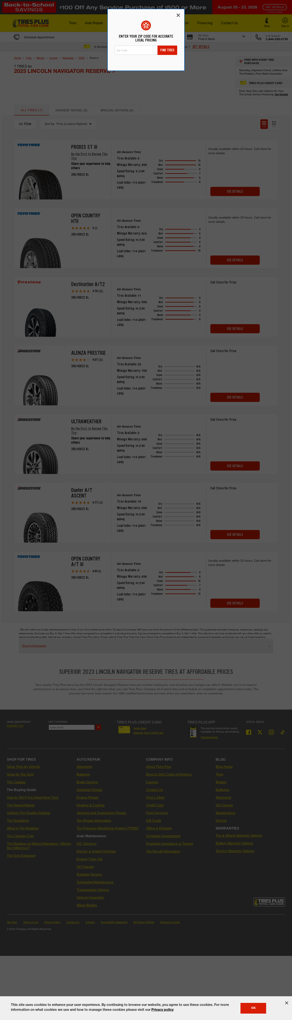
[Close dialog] (178, 15)
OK (253, 1008)
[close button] (287, 1003)
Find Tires (167, 50)
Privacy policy (162, 1010)
